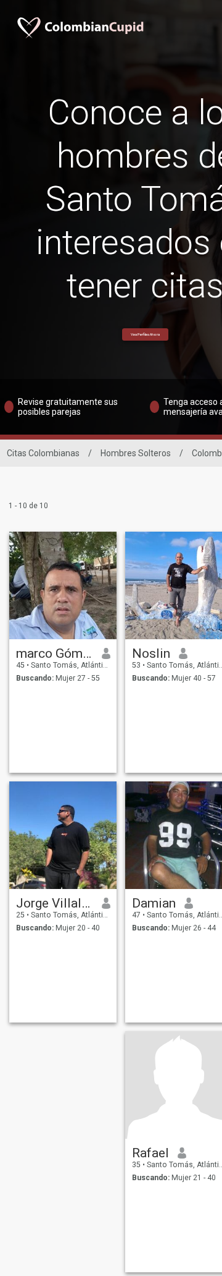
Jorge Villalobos (54, 903)
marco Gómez (54, 653)
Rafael (150, 1153)
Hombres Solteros (136, 453)
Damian (154, 903)
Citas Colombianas (43, 453)
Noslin (151, 653)
